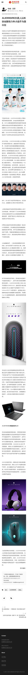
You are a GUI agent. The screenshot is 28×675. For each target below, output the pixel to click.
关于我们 (4, 656)
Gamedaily (6, 580)
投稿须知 (4, 665)
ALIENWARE (13, 590)
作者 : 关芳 (11, 8)
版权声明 (4, 660)
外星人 (20, 590)
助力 (6, 590)
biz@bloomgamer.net (18, 582)
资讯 (22, 11)
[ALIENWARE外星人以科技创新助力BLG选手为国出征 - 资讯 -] (14, 2)
